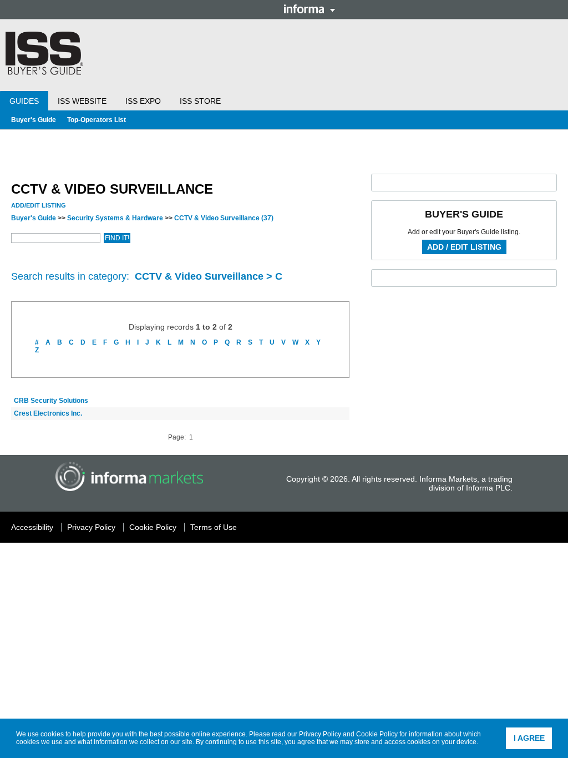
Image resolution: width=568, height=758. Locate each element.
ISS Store (200, 101)
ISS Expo (143, 101)
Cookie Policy (377, 734)
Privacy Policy (320, 734)
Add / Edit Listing (464, 246)
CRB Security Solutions (51, 401)
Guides (24, 101)
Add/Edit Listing (38, 205)
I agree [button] (529, 738)
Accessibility (32, 527)
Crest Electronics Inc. (48, 413)
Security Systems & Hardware (115, 218)
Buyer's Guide (33, 120)
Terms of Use (213, 527)
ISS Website (82, 101)
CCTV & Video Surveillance (223, 218)
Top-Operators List (96, 120)
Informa (309, 8)
